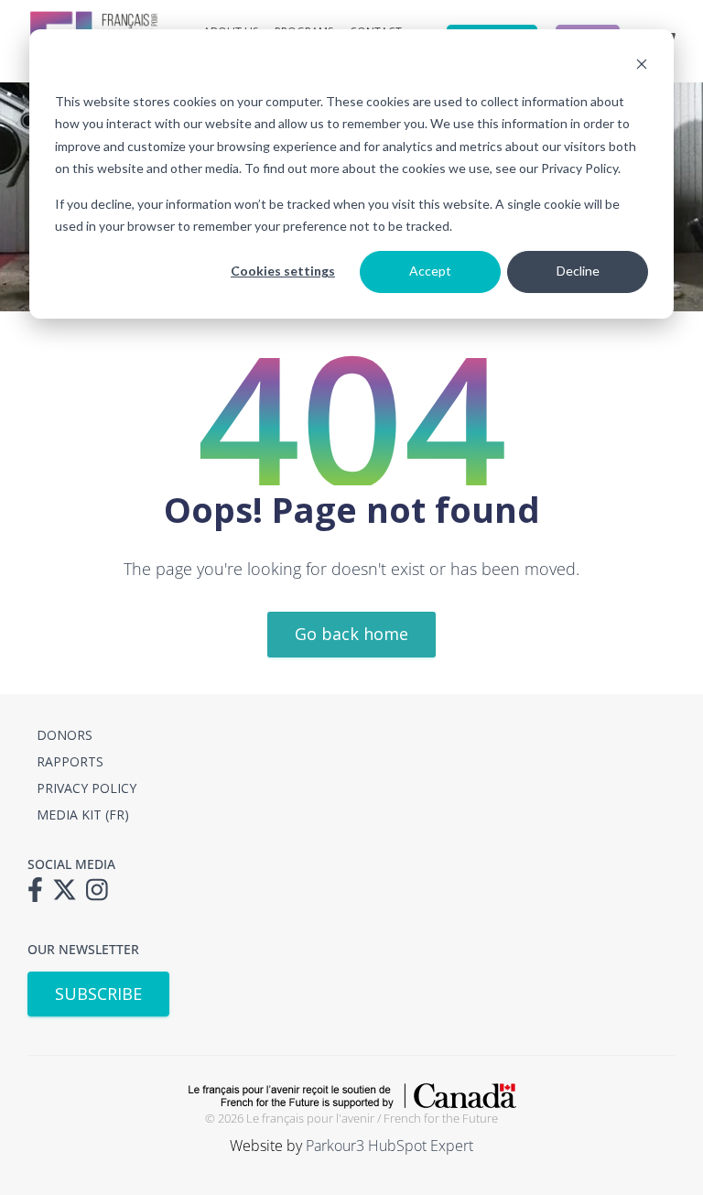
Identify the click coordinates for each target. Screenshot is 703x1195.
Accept (430, 270)
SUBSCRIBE (98, 994)
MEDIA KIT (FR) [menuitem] (83, 814)
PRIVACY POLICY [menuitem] (86, 788)
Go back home (351, 634)
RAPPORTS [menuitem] (70, 761)
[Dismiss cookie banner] (641, 66)
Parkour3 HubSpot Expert (389, 1145)
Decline (578, 270)
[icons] (39, 896)
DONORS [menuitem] (64, 735)
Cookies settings (283, 270)
